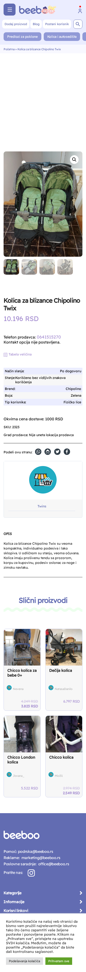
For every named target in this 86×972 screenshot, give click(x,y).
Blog (36, 24)
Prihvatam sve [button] (58, 961)
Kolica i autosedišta (61, 36)
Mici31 (59, 776)
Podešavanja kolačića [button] (24, 961)
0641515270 (49, 337)
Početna (9, 49)
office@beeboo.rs (52, 863)
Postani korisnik (57, 24)
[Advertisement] (43, 99)
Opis (8, 534)
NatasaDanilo (63, 689)
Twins (42, 506)
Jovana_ (18, 776)
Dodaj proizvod (16, 24)
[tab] (8, 535)
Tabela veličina (20, 354)
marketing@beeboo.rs (40, 857)
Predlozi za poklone (22, 36)
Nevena (18, 689)
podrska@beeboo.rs (35, 851)
